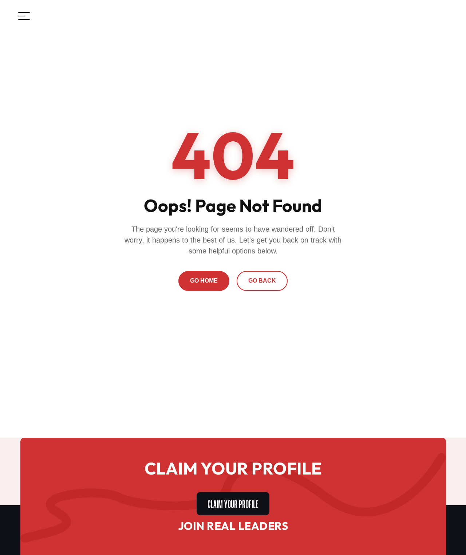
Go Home (204, 281)
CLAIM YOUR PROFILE (233, 502)
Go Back (262, 281)
